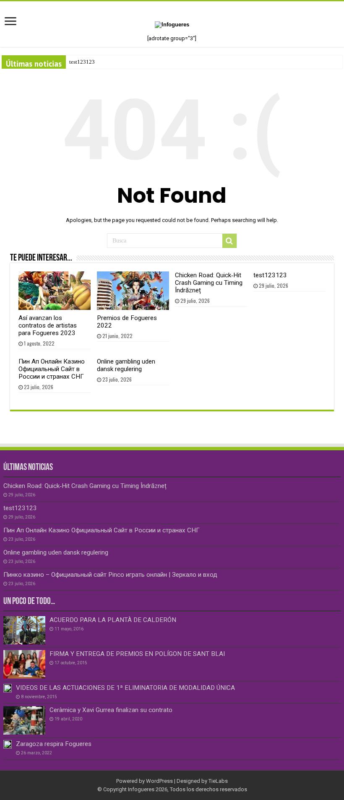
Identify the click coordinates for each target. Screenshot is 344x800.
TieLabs (218, 781)
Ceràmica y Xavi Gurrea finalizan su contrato (111, 710)
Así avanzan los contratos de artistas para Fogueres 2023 (47, 325)
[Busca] (229, 241)
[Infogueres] (172, 24)
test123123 (82, 62)
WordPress (159, 781)
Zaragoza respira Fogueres (53, 744)
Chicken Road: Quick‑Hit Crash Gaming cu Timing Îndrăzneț (208, 282)
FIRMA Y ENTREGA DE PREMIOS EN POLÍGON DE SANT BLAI (137, 654)
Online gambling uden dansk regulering (126, 365)
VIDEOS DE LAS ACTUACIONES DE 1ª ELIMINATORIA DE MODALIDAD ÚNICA (125, 688)
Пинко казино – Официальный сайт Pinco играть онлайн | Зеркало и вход (110, 574)
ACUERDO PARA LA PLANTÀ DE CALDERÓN (113, 620)
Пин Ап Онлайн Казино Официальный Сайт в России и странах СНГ (51, 369)
